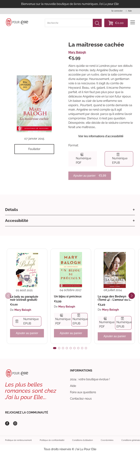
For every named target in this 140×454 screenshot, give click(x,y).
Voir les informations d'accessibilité (100, 136)
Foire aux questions (83, 392)
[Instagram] (15, 423)
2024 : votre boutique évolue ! (90, 379)
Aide (73, 386)
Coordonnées (107, 440)
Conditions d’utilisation (82, 440)
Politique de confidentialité (52, 440)
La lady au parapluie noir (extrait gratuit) (24, 298)
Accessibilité (16, 220)
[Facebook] (7, 423)
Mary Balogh (77, 52)
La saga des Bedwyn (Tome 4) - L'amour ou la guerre (114, 298)
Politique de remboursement (18, 440)
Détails (11, 209)
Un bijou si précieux (68, 296)
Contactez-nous (81, 398)
